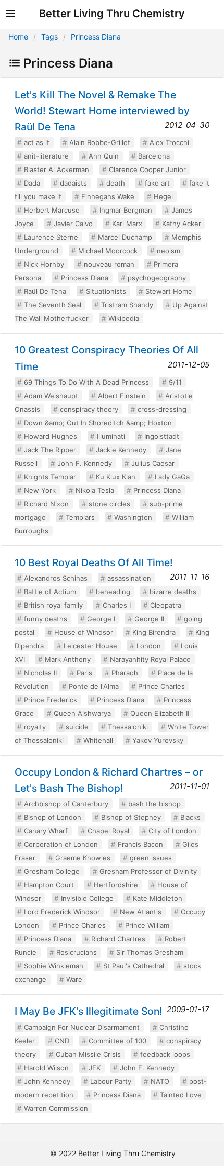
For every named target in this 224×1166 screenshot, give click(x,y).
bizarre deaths (173, 591)
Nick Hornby (44, 264)
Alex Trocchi (169, 142)
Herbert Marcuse (52, 210)
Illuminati (111, 436)
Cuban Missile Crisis (88, 1054)
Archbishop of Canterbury (66, 804)
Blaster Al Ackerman (56, 169)
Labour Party (110, 1081)
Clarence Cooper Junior (147, 169)
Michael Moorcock (108, 250)
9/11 (175, 382)
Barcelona (154, 156)
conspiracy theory (89, 409)
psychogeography (157, 277)
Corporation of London (61, 844)
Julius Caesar (153, 463)
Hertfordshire (116, 885)
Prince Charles (161, 686)
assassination (129, 578)
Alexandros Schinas (56, 578)
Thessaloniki (128, 727)
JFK (95, 1068)
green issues (151, 858)
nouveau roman (109, 264)
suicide (77, 727)
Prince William (147, 925)
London (148, 645)
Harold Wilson (46, 1068)
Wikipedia (123, 318)
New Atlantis (140, 912)
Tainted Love (181, 1095)
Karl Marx (127, 223)
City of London (172, 831)
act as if (36, 142)
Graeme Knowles (82, 858)
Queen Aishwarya (82, 713)
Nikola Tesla (95, 490)
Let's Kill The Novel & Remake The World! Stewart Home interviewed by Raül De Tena (102, 110)
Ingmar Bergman (125, 210)
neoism (168, 250)
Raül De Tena (45, 291)
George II (149, 618)
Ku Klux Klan (115, 477)
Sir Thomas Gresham (149, 952)
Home (18, 36)
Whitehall (98, 740)
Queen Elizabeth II (159, 713)
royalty (35, 727)
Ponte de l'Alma (94, 686)
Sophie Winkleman (53, 966)
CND (62, 1041)
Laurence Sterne (51, 237)
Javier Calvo (73, 223)
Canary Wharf (46, 831)
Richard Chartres (118, 939)
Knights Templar (50, 477)
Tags (49, 36)
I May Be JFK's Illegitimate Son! (89, 1011)
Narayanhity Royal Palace (150, 659)
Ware (74, 979)
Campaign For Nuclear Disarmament (82, 1027)
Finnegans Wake (107, 196)
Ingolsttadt (161, 436)
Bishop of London (52, 817)
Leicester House (90, 645)
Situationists (106, 291)
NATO (160, 1081)
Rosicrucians (76, 952)
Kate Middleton (157, 898)
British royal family (53, 605)
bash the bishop (154, 804)
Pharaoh (124, 673)
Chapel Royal (108, 831)
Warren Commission (56, 1108)
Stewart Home (168, 291)
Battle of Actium (50, 591)
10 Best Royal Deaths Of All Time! (94, 562)
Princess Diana (96, 36)
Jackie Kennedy (121, 450)
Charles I (117, 605)
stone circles (109, 504)
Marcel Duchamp (125, 237)
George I (101, 618)
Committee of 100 (117, 1041)
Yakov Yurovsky (157, 740)
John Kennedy (47, 1081)
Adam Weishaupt (51, 395)
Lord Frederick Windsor (62, 912)
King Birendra (154, 632)
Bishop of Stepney (131, 817)
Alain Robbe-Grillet (99, 142)
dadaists (73, 183)
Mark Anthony (68, 659)
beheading (113, 591)
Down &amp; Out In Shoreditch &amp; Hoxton (98, 422)
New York (40, 490)
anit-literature (46, 156)
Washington (133, 517)
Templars (80, 517)
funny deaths (45, 618)
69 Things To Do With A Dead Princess (86, 382)
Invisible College (87, 898)
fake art (157, 183)
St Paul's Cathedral (133, 966)
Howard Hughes (50, 436)
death (115, 183)
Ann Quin (104, 156)
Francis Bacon (140, 844)
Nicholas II (40, 673)
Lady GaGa (172, 477)
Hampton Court (49, 885)
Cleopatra (165, 605)
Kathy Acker (181, 223)
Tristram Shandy (127, 304)
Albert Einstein (122, 395)
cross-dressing (162, 409)
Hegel (163, 196)
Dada (32, 183)
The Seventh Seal (52, 304)
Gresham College (52, 871)
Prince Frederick (50, 700)
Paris (84, 673)
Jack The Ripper (50, 450)
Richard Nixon (46, 504)
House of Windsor (83, 632)
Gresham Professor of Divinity (148, 871)
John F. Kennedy (84, 463)
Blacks (190, 817)
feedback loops (165, 1054)
